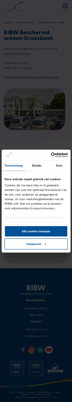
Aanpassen (33, 243)
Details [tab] (36, 165)
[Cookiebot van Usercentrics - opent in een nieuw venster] (51, 154)
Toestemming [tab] (13, 165)
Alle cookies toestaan (36, 231)
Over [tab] (59, 165)
